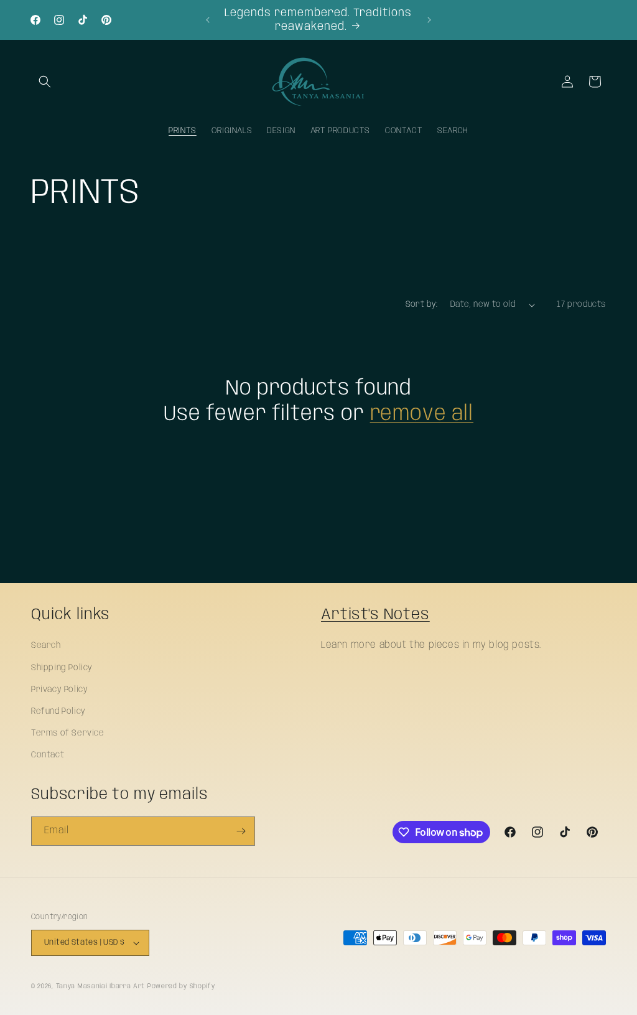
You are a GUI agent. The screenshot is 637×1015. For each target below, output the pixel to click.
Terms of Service (68, 733)
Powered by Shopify (181, 986)
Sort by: (422, 304)
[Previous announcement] (207, 20)
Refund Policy (58, 711)
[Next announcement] (429, 20)
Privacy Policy (59, 689)
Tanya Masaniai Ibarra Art (101, 986)
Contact (47, 755)
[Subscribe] (240, 831)
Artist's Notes (375, 615)
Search (46, 645)
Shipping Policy (62, 667)
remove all (421, 414)
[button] (44, 81)
